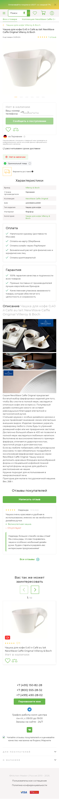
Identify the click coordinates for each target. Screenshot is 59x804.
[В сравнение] (16, 129)
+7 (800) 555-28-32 (29, 690)
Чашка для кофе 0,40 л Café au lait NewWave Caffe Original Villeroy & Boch (28, 649)
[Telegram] (29, 709)
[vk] (29, 730)
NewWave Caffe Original (37, 198)
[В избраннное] (8, 129)
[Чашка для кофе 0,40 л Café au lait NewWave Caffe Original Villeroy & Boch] (29, 620)
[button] (24, 590)
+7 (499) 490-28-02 (29, 695)
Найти (28, 13)
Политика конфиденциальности (29, 785)
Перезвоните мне (29, 701)
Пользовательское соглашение (29, 780)
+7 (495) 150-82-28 (29, 685)
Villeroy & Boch (33, 188)
